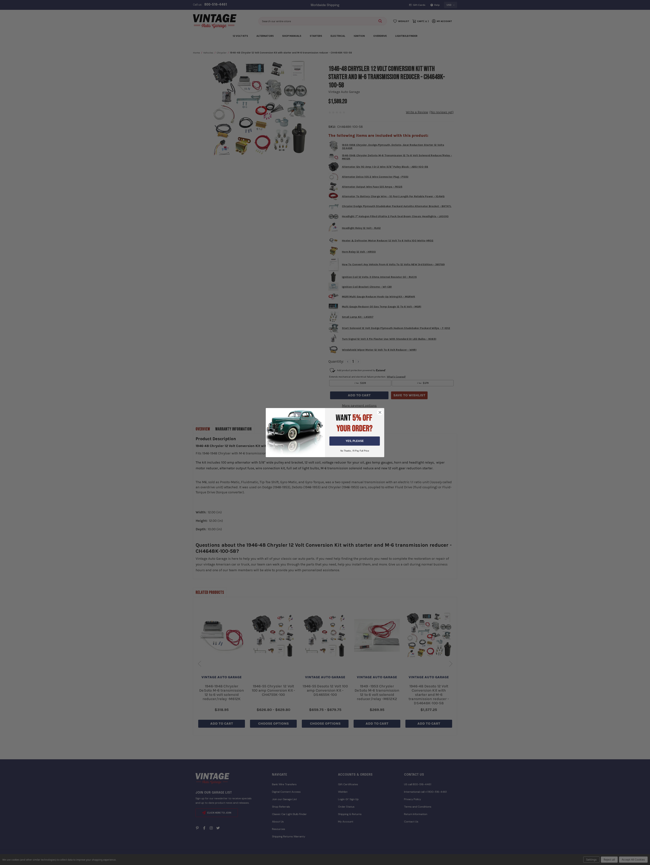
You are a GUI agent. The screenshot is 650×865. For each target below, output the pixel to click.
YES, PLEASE (355, 441)
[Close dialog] (380, 412)
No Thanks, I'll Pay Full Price (354, 451)
